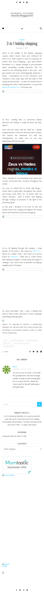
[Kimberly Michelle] (22, 14)
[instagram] (23, 2)
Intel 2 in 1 (37, 251)
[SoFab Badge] (22, 475)
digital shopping (32, 340)
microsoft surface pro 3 (21, 343)
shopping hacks (9, 346)
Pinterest (14, 257)
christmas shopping (17, 340)
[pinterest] (27, 2)
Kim (6, 351)
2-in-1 (5, 340)
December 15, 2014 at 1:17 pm (22, 369)
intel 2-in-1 (7, 343)
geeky (22, 40)
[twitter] (20, 2)
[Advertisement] (19, 524)
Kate (15, 366)
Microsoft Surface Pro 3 (11, 87)
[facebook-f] (17, 2)
